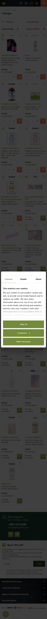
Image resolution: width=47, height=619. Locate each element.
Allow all (23, 324)
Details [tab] (23, 279)
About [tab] (38, 279)
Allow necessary (23, 341)
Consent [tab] (8, 279)
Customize (22, 333)
